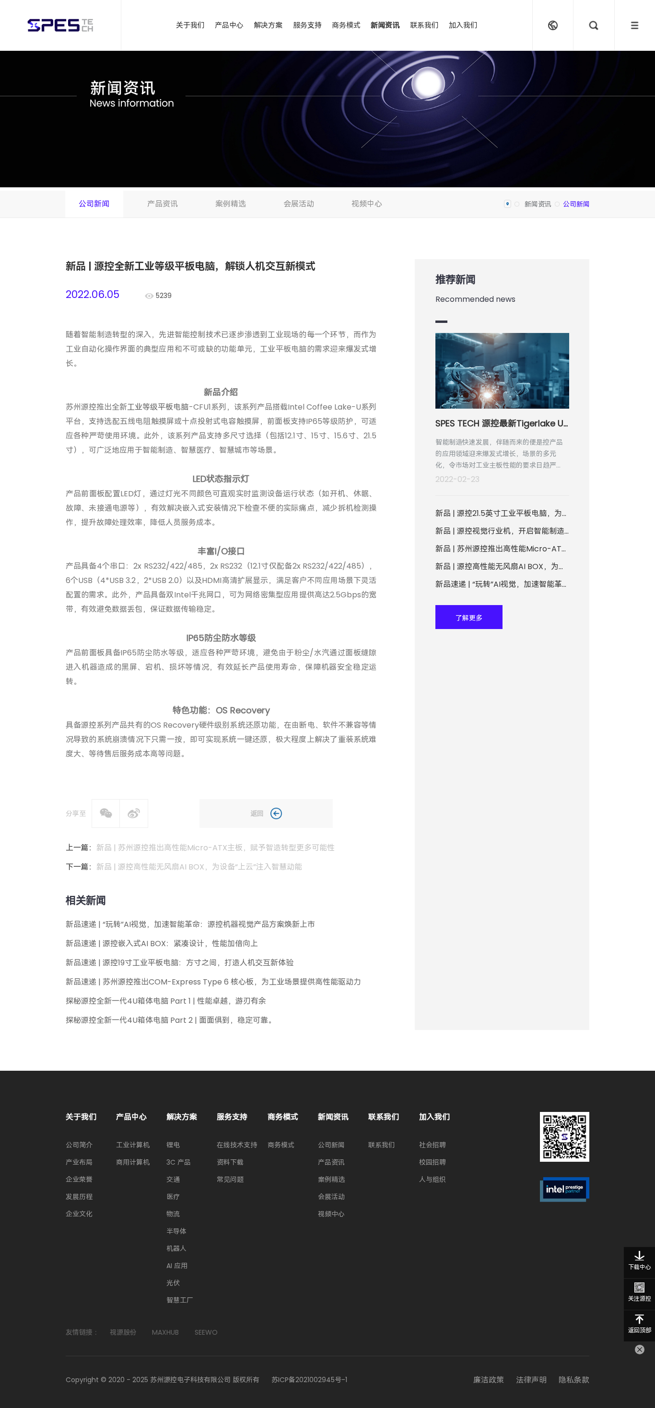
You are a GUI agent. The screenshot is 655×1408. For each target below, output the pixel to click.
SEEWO (206, 1332)
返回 (257, 813)
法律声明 (531, 1379)
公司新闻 (94, 203)
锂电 (173, 1145)
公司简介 (79, 1145)
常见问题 (230, 1179)
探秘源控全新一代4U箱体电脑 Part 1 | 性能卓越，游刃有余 (166, 1001)
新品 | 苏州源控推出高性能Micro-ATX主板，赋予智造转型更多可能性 (215, 847)
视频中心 (366, 203)
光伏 (173, 1283)
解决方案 (268, 25)
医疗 (173, 1197)
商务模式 (346, 25)
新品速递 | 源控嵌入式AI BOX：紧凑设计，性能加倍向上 (162, 943)
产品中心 (229, 25)
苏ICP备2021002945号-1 (309, 1380)
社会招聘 (432, 1145)
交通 (173, 1179)
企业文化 (79, 1214)
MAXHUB (165, 1332)
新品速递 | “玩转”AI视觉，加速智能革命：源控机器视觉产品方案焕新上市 (190, 924)
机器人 (176, 1248)
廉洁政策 (488, 1379)
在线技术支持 (237, 1145)
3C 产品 (178, 1162)
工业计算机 (133, 1145)
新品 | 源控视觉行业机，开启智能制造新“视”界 (502, 531)
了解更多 (469, 618)
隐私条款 (574, 1379)
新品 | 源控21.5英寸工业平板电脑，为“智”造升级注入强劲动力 (502, 513)
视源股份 (123, 1332)
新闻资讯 (385, 25)
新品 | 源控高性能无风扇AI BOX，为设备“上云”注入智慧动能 (199, 866)
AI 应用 (176, 1266)
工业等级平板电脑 (157, 406)
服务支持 (307, 25)
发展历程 (79, 1197)
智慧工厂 (179, 1300)
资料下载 (230, 1162)
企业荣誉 (79, 1179)
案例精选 (230, 203)
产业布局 (79, 1162)
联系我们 (424, 25)
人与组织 (432, 1179)
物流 (173, 1214)
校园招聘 (432, 1162)
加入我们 (463, 25)
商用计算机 (133, 1162)
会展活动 (298, 203)
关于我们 (190, 25)
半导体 (176, 1231)
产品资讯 (162, 203)
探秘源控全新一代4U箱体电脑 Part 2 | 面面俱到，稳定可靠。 (171, 1020)
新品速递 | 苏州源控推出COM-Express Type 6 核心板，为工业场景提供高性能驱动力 (213, 981)
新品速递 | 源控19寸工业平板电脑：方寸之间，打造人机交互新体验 (179, 962)
